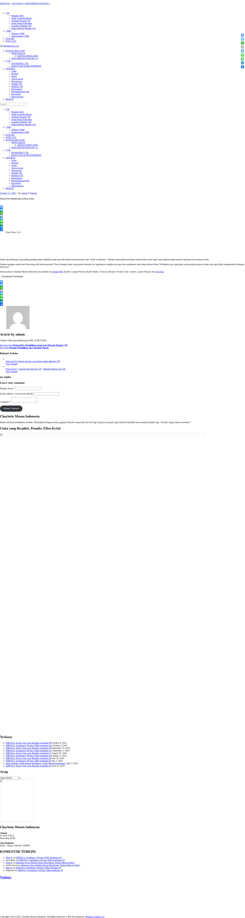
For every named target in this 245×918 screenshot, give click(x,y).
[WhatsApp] (122, 212)
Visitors (5, 877)
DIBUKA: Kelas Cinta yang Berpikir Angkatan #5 (28, 766)
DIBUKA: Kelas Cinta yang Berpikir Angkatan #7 (28, 753)
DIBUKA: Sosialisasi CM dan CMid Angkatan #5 (38, 868)
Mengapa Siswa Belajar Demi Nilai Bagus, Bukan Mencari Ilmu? (45, 862)
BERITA (10, 99)
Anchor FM (57, 271)
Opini (13, 71)
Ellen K (9, 857)
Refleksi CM (17, 86)
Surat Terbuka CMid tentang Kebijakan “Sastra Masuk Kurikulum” (36, 763)
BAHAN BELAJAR (15, 51)
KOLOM (10, 38)
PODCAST (11, 41)
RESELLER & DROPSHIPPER (26, 66)
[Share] (122, 229)
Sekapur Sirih (17, 15)
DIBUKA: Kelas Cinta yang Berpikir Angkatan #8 (28, 748)
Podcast (33, 193)
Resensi (14, 74)
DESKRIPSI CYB (19, 63)
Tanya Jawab (17, 79)
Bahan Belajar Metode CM (23, 28)
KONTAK (5, 3)
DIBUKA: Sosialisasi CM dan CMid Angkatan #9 (28, 761)
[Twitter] (122, 209)
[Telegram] (122, 218)
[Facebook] (122, 207)
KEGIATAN (18, 3)
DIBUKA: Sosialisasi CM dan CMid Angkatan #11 (29, 750)
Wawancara (16, 81)
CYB (8, 61)
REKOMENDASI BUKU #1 (24, 58)
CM (7, 13)
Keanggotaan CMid (20, 36)
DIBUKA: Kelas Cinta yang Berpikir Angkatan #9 (28, 743)
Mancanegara (17, 96)
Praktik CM (16, 84)
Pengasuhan (16, 89)
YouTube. (159, 271)
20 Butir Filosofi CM (20, 21)
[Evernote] (122, 224)
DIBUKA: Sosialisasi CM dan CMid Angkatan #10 (29, 755)
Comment (5, 402)
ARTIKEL (10, 68)
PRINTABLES (18, 53)
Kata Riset (16, 94)
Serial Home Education (21, 23)
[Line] (122, 221)
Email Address (7, 393)
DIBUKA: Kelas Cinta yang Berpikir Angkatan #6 (28, 758)
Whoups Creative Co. (95, 916)
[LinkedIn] (122, 226)
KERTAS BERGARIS (27, 56)
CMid (8, 31)
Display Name (7, 388)
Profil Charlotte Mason (21, 18)
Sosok (14, 76)
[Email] (122, 215)
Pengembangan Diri (20, 91)
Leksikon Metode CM (21, 26)
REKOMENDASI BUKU (37, 3)
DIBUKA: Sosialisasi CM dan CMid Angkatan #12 (29, 745)
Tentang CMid (17, 33)
